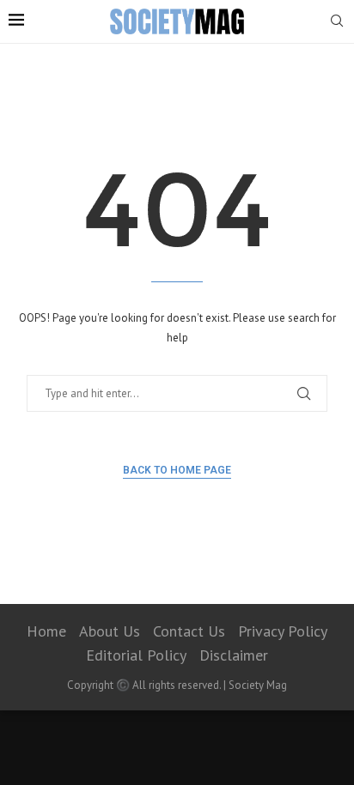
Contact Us (189, 631)
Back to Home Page (177, 470)
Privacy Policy (282, 631)
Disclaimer (233, 655)
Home (46, 631)
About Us (109, 631)
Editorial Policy (136, 655)
